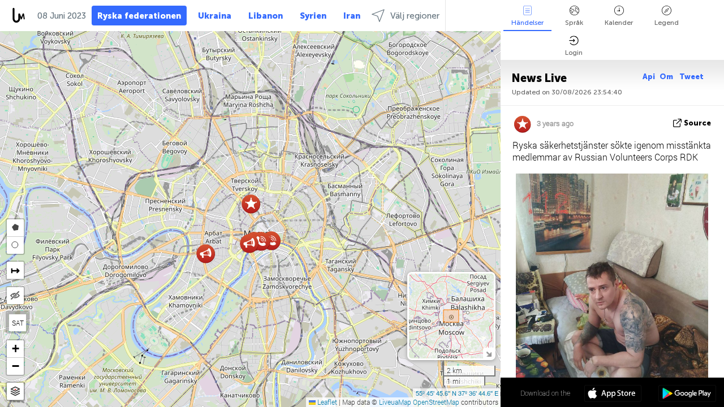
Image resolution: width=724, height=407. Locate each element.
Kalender (619, 23)
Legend (666, 23)
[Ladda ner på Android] (687, 394)
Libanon (265, 16)
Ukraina (214, 16)
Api (649, 76)
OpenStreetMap (436, 401)
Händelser (527, 23)
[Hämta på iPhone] (612, 394)
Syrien (313, 16)
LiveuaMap (395, 401)
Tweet (691, 76)
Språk (574, 23)
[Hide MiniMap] (488, 353)
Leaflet (326, 401)
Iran (351, 16)
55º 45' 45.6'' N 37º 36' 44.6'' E (457, 392)
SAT (18, 322)
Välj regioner (414, 16)
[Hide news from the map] (15, 295)
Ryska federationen (139, 16)
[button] (261, 241)
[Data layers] (15, 391)
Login (574, 53)
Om (667, 76)
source (697, 123)
